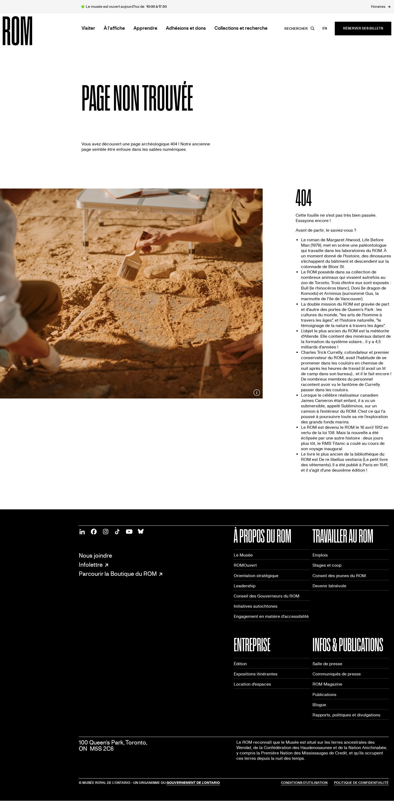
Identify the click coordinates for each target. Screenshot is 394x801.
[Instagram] (105, 531)
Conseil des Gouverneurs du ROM (266, 596)
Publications (324, 694)
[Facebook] (94, 531)
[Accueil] (29, 31)
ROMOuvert (245, 565)
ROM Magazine (327, 684)
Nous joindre (95, 556)
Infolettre (91, 565)
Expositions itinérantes (255, 673)
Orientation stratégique (256, 575)
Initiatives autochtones (255, 606)
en (324, 28)
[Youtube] (129, 531)
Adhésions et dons (186, 28)
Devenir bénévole (329, 585)
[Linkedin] (82, 531)
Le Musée (243, 555)
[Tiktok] (117, 531)
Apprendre (145, 28)
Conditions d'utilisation (304, 783)
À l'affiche (114, 28)
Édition (240, 663)
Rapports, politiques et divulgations (346, 714)
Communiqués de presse (337, 673)
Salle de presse (327, 663)
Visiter (88, 28)
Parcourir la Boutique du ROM (118, 574)
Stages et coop (327, 565)
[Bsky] (141, 531)
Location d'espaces (252, 684)
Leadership (244, 585)
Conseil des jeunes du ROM (339, 575)
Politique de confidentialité (361, 783)
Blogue (319, 704)
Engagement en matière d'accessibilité (271, 616)
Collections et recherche (240, 28)
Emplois (320, 555)
